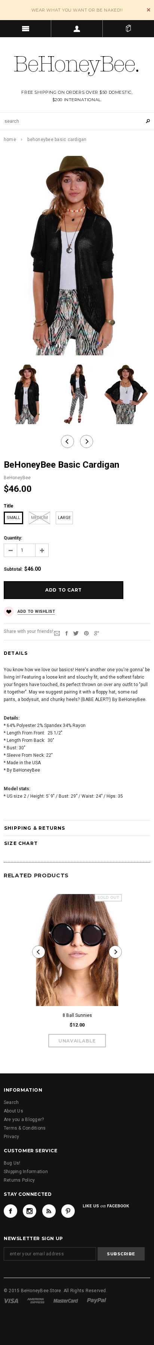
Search (11, 1102)
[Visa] (11, 1300)
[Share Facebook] (66, 632)
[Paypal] (97, 1300)
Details (16, 653)
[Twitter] (75, 632)
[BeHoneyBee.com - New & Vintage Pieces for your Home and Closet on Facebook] (10, 1211)
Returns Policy (19, 1180)
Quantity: (13, 538)
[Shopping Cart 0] (128, 28)
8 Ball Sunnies (77, 1015)
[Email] (57, 632)
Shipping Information (26, 1171)
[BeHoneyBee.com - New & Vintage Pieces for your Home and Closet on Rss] (49, 1211)
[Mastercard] (65, 1300)
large (64, 517)
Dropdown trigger (76, 28)
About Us (13, 1111)
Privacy (11, 1136)
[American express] (35, 1300)
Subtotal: (13, 569)
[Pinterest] (86, 632)
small (13, 517)
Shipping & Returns (34, 828)
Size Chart (21, 843)
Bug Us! (12, 1163)
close (148, 10)
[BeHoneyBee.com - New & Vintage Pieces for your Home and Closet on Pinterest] (68, 1211)
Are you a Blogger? (24, 1119)
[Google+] (96, 632)
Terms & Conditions (25, 1128)
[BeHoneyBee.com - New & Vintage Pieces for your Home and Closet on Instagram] (29, 1211)
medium (39, 517)
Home (10, 139)
